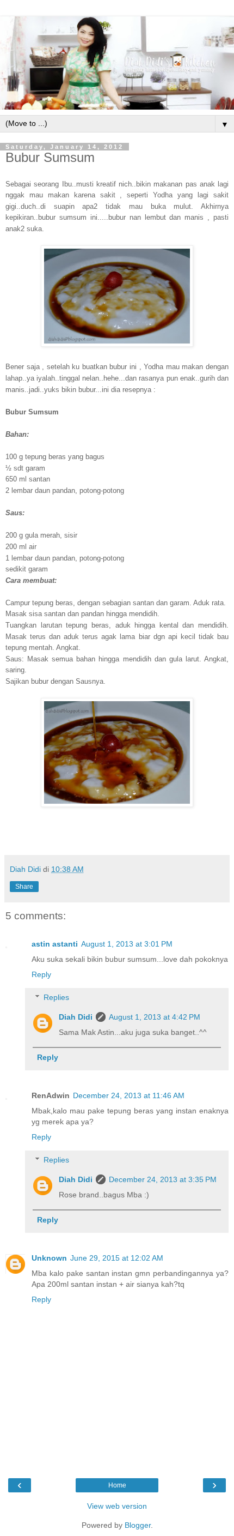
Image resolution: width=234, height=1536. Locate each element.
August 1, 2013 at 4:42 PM (154, 1017)
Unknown (49, 1258)
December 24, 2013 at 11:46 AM (128, 1095)
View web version (117, 1506)
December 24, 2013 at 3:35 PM (163, 1179)
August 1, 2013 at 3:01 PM (127, 943)
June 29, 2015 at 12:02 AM (116, 1258)
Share (24, 886)
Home (117, 1485)
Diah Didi (76, 1017)
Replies (56, 997)
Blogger (138, 1525)
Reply (41, 974)
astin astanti (55, 943)
